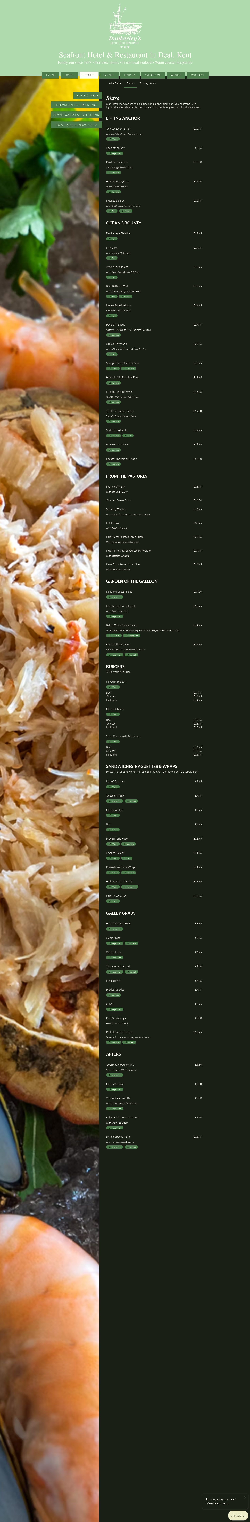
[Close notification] (245, 1497)
